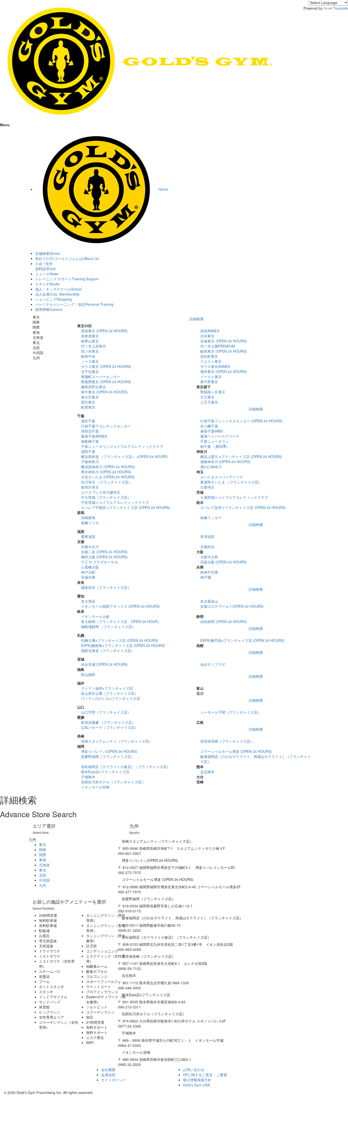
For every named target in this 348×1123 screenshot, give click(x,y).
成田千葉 (88, 451)
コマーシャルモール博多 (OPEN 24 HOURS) (236, 751)
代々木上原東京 (93, 346)
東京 (42, 844)
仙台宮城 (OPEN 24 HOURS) (104, 664)
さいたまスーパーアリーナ (221, 476)
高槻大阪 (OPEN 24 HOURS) (223, 561)
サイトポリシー (113, 1079)
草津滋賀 (207, 536)
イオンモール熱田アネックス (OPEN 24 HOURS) (120, 606)
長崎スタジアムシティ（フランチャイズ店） (116, 741)
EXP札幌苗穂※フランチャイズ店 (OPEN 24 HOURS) (123, 645)
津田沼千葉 (90, 431)
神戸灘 (205, 577)
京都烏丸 (207, 546)
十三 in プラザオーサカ (99, 561)
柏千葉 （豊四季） (215, 446)
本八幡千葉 (209, 425)
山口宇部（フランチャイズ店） (106, 712)
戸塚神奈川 (90, 461)
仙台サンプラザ (212, 664)
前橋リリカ (90, 522)
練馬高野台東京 (93, 386)
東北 (42, 869)
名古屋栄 (88, 601)
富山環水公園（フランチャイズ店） (109, 693)
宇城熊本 (88, 776)
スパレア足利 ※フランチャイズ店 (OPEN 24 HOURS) (243, 507)
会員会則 (108, 1074)
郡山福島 (88, 674)
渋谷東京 (207, 335)
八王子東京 (209, 402)
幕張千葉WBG (211, 431)
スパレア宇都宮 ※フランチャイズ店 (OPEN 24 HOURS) (125, 507)
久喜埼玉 (207, 487)
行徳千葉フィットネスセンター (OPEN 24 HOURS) (241, 420)
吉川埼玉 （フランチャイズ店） (106, 481)
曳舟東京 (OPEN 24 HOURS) (223, 371)
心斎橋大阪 (90, 567)
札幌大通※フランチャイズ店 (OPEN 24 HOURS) (119, 640)
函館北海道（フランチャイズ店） (108, 650)
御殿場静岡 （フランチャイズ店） (108, 626)
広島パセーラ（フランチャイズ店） (109, 727)
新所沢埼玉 (90, 487)
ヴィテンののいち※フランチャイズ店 (110, 698)
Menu (5, 124)
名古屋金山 (209, 601)
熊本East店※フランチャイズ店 (105, 771)
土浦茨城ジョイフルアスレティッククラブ (234, 497)
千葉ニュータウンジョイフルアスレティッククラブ (122, 446)
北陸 (42, 875)
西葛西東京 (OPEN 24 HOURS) (106, 381)
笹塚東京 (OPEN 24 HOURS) (223, 340)
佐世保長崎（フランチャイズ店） (227, 741)
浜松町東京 (209, 356)
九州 (42, 885)
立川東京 (207, 396)
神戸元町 (88, 572)
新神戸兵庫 (209, 572)
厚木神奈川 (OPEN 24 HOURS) (106, 471)
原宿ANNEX (209, 330)
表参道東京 (90, 335)
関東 (42, 849)
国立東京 (88, 402)
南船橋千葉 (90, 441)
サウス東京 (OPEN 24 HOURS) (106, 366)
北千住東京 (90, 371)
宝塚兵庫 (88, 577)
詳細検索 (196, 318)
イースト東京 (211, 376)
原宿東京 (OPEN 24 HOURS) (104, 330)
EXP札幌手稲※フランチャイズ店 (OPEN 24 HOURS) (242, 640)
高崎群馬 (88, 517)
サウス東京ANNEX (215, 366)
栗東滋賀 (88, 536)
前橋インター (211, 517)
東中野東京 (209, 381)
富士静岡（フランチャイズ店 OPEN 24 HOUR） (121, 621)
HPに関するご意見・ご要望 (205, 1074)
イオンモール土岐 (95, 616)
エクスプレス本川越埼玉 (100, 492)
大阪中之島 (209, 556)
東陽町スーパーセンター (100, 376)
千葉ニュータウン (214, 441)
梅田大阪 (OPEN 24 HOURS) (104, 556)
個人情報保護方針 (197, 1079)
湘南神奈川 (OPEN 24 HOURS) (225, 461)
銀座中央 (88, 356)
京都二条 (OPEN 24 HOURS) (104, 551)
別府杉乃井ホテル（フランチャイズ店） (113, 781)
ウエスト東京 (211, 361)
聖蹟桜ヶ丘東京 (212, 391)
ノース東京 (90, 361)
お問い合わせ (193, 1069)
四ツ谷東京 (90, 351)
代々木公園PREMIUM (217, 346)
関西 (42, 854)
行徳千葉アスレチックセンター (106, 425)
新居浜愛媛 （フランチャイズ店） (108, 722)
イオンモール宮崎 (95, 786)
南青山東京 (90, 340)
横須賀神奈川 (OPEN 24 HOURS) (108, 466)
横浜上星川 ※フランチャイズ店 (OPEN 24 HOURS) (241, 456)
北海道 (44, 864)
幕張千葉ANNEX (94, 436)
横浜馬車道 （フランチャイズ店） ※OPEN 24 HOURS (124, 456)
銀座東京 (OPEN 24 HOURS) (223, 351)
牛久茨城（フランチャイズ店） (106, 497)
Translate (340, 8)
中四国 (44, 880)
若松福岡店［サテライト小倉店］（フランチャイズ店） (125, 766)
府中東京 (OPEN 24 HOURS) (104, 391)
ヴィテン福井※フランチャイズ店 (107, 688)
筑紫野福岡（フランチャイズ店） (108, 756)
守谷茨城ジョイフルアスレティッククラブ (115, 502)
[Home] (136, 60)
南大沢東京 (90, 396)
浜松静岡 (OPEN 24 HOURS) (223, 621)
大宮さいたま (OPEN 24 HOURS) (108, 476)
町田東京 (88, 407)
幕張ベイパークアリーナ (219, 436)
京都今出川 (90, 546)
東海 (42, 859)
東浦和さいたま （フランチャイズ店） (231, 481)
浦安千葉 (88, 420)
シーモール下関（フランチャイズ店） (230, 712)
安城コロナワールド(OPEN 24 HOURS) (232, 606)
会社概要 (108, 1069)
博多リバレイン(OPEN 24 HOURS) (109, 751)
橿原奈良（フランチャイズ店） (106, 587)
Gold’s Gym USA (196, 1084)
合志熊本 (207, 771)
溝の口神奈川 (211, 466)
